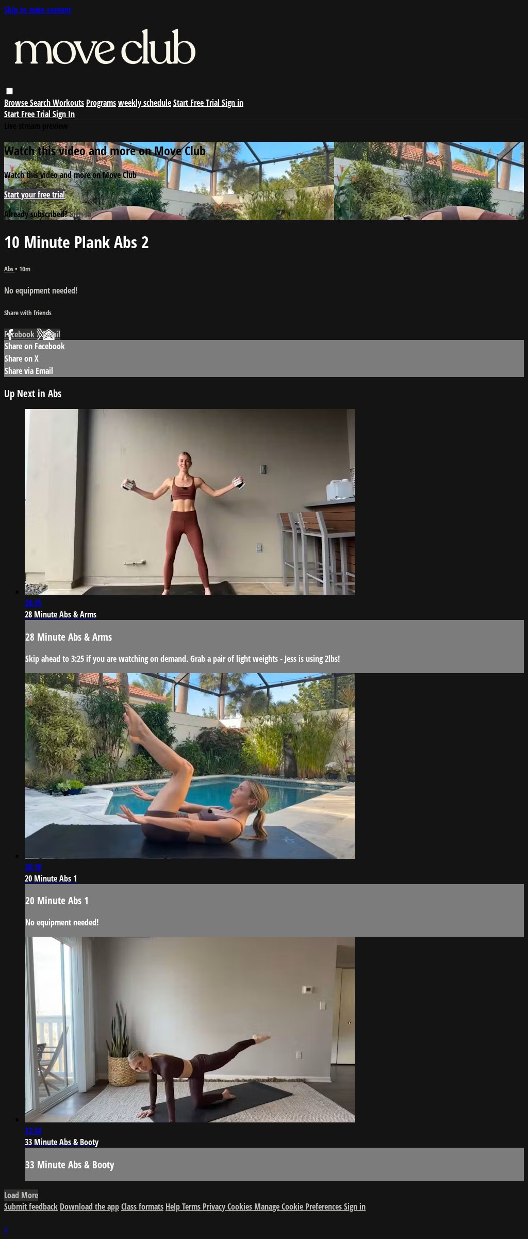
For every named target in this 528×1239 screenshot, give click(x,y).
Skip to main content (37, 9)
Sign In (64, 114)
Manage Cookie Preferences (299, 1206)
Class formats (142, 1206)
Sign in (232, 102)
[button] (9, 91)
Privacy (215, 1206)
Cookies (240, 1206)
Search (41, 102)
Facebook (20, 334)
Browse (17, 102)
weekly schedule (144, 102)
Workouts (68, 102)
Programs (101, 102)
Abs (9, 268)
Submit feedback (31, 1206)
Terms (192, 1206)
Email (51, 334)
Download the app (89, 1206)
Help (174, 1206)
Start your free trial (34, 194)
